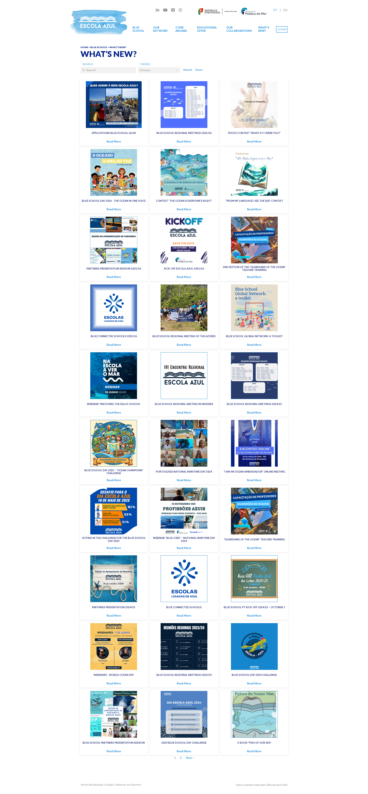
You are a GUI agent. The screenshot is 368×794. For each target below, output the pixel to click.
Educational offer (207, 29)
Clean (199, 69)
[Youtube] (165, 10)
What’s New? (263, 29)
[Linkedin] (157, 10)
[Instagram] (180, 10)
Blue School (138, 29)
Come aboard (181, 29)
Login (282, 29)
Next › (190, 757)
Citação (109, 784)
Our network (160, 29)
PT (275, 10)
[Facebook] (173, 10)
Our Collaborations (239, 29)
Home (84, 47)
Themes (145, 64)
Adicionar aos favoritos (128, 784)
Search (87, 64)
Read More (114, 141)
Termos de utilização (91, 784)
